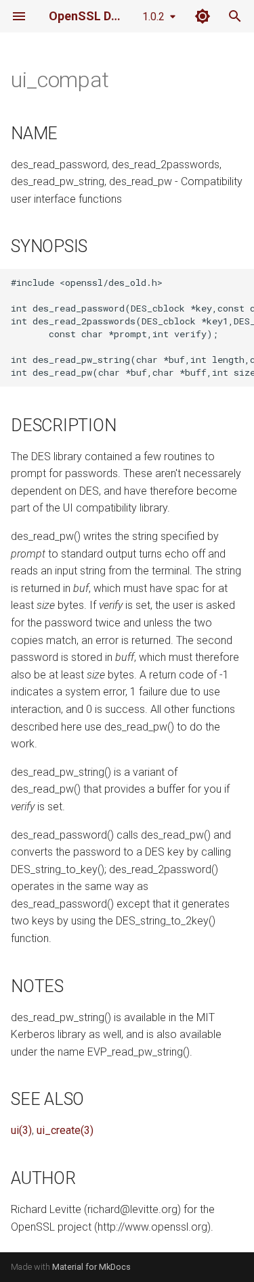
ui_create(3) (65, 1130)
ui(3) (21, 1130)
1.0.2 (153, 16)
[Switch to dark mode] (202, 16)
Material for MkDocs (91, 1267)
